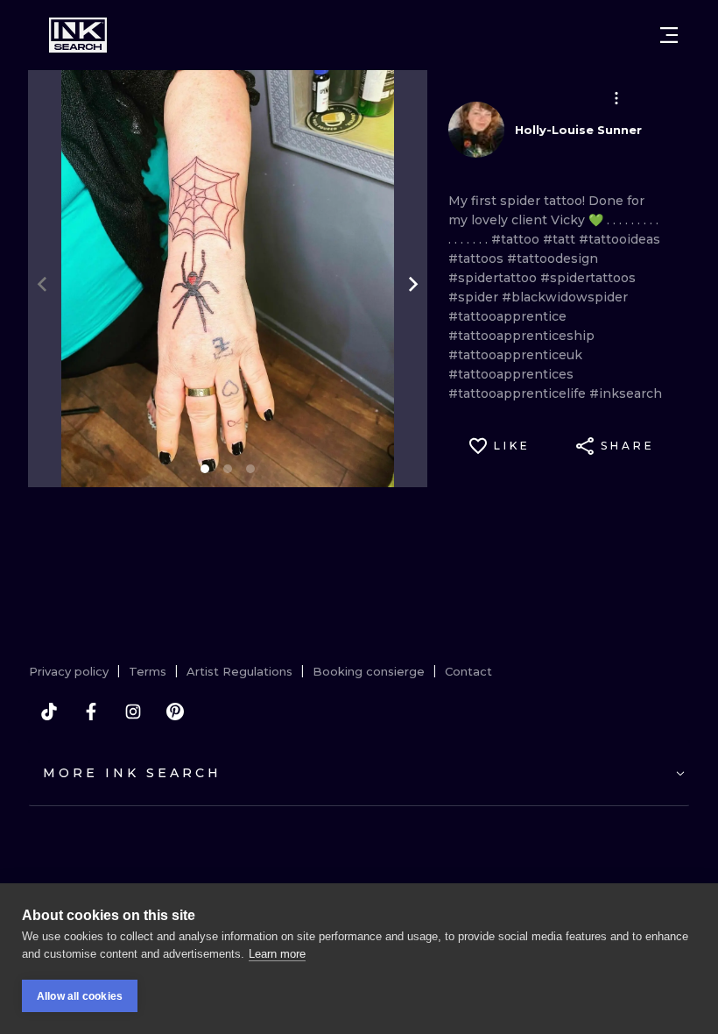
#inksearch (625, 393)
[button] (616, 98)
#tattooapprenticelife (518, 393)
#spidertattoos (588, 278)
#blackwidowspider (565, 297)
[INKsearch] (78, 35)
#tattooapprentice (507, 316)
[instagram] (133, 712)
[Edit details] (616, 98)
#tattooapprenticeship (521, 335)
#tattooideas (619, 239)
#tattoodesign (552, 258)
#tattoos (477, 258)
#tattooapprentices (511, 374)
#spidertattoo (494, 278)
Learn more (277, 953)
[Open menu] (669, 35)
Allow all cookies (80, 996)
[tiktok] (49, 712)
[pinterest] (175, 712)
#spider (475, 297)
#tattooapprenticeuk (515, 355)
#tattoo (517, 239)
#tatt (561, 239)
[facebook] (91, 712)
